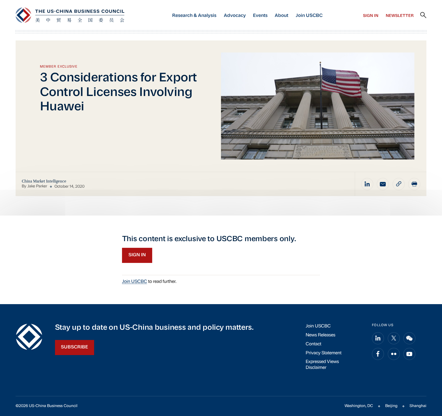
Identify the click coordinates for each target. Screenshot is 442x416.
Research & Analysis (194, 16)
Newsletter (400, 16)
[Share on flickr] (394, 354)
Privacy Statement (323, 353)
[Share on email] (383, 184)
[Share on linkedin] (367, 184)
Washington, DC (359, 406)
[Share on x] (394, 338)
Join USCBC (309, 16)
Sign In (370, 16)
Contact (313, 344)
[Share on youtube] (409, 354)
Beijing (391, 406)
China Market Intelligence (44, 181)
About (281, 16)
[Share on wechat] (409, 338)
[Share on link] (399, 184)
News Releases (320, 335)
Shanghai (418, 406)
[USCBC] (70, 15)
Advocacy (235, 16)
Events (260, 16)
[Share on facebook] (378, 354)
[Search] (423, 15)
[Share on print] (414, 184)
